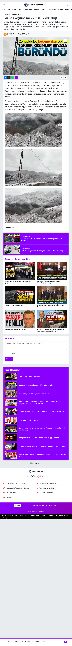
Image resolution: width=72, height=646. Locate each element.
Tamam (6, 518)
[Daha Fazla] (16, 77)
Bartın (60, 9)
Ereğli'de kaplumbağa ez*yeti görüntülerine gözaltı (27, 641)
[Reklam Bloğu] (36, 463)
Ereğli (20, 9)
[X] (32, 476)
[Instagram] (36, 476)
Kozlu (14, 9)
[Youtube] (39, 476)
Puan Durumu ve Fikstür (47, 488)
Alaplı (36, 9)
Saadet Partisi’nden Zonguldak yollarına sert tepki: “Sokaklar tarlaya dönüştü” (51, 330)
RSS (18, 505)
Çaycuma (28, 9)
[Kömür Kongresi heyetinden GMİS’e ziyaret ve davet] (52, 295)
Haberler (6, 15)
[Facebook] (28, 476)
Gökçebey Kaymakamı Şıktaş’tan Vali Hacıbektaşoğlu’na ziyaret (48, 282)
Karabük (68, 9)
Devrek (43, 9)
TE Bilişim (41, 511)
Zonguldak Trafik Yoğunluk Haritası (17, 488)
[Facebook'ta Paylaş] (5, 77)
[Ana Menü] (4, 5)
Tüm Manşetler (11, 493)
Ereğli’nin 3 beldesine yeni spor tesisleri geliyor (18, 282)
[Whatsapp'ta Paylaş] (12, 77)
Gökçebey (52, 9)
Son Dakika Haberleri (46, 493)
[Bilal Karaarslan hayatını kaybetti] (20, 319)
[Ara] (67, 4)
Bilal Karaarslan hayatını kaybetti (15, 329)
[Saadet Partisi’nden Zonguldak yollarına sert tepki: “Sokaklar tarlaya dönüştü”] (52, 319)
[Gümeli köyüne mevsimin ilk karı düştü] (36, 56)
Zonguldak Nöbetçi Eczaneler (15, 483)
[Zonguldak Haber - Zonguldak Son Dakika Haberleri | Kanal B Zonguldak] (35, 4)
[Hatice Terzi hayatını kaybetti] (20, 295)
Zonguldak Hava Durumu (47, 483)
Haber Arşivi (10, 497)
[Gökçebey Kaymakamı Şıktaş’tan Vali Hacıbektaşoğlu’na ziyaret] (52, 271)
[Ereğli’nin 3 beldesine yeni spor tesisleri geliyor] (20, 271)
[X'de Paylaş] (8, 77)
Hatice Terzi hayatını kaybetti (14, 305)
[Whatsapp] (43, 476)
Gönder (9, 359)
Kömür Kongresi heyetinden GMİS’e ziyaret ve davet (51, 306)
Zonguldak (5, 9)
